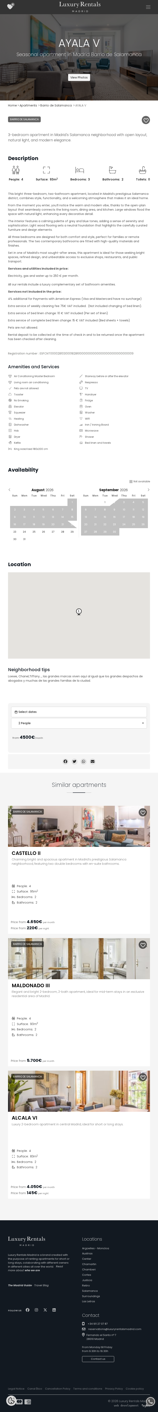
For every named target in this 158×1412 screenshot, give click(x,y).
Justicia (87, 1280)
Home (12, 105)
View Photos (79, 77)
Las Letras (88, 1301)
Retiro (86, 1285)
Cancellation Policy (57, 1388)
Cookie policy (135, 1388)
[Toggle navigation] (148, 7)
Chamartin (89, 1264)
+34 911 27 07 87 (98, 1323)
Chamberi (89, 1269)
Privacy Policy (114, 1388)
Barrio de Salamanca (56, 105)
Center (86, 1259)
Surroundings (91, 1296)
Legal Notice (16, 1388)
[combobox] (79, 723)
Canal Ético (34, 1388)
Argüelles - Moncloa (95, 1248)
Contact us (98, 1359)
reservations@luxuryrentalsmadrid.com (114, 1329)
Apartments (28, 105)
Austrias (87, 1253)
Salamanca (90, 1291)
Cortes (86, 1275)
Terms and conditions (87, 1388)
